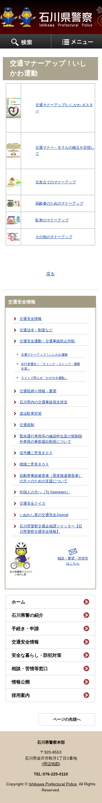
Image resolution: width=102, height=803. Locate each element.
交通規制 (27, 425)
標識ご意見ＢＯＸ (34, 464)
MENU (25, 41)
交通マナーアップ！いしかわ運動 (44, 354)
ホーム (18, 601)
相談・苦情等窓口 (30, 668)
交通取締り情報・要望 (38, 391)
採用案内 (21, 695)
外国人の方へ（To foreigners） (45, 492)
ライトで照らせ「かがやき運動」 (44, 378)
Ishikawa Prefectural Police (53, 784)
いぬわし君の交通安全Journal (44, 515)
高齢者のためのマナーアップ (59, 203)
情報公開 (21, 682)
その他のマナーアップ (53, 237)
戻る (50, 274)
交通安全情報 (31, 319)
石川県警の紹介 (27, 615)
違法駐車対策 (31, 414)
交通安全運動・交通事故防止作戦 (47, 341)
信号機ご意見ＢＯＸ (36, 453)
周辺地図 (51, 764)
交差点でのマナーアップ (55, 182)
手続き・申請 (25, 628)
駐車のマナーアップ (52, 220)
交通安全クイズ (32, 504)
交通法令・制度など (36, 330)
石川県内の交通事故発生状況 (43, 402)
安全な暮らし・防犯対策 (36, 655)
